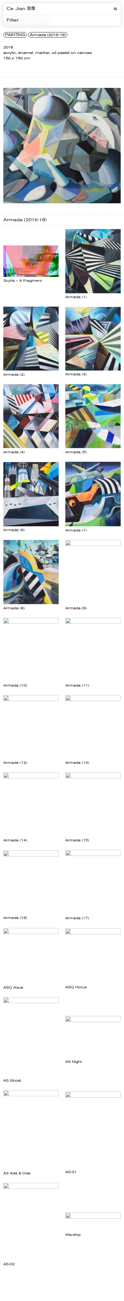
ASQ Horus (76, 987)
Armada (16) (15, 918)
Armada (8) (14, 608)
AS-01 (71, 1172)
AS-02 (9, 1264)
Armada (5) (76, 452)
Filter (13, 20)
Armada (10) (15, 685)
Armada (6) (14, 530)
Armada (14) (15, 840)
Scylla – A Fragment (22, 281)
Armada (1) (76, 297)
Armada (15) (77, 840)
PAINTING (15, 35)
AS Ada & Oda (16, 1173)
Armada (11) (77, 685)
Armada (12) (15, 763)
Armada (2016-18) (48, 35)
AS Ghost (12, 1081)
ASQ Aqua (13, 988)
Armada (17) (77, 918)
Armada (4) (14, 452)
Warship (73, 1235)
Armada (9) (76, 608)
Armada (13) (77, 763)
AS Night (73, 1062)
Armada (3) (76, 374)
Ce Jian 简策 (21, 9)
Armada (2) (14, 375)
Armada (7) (76, 530)
